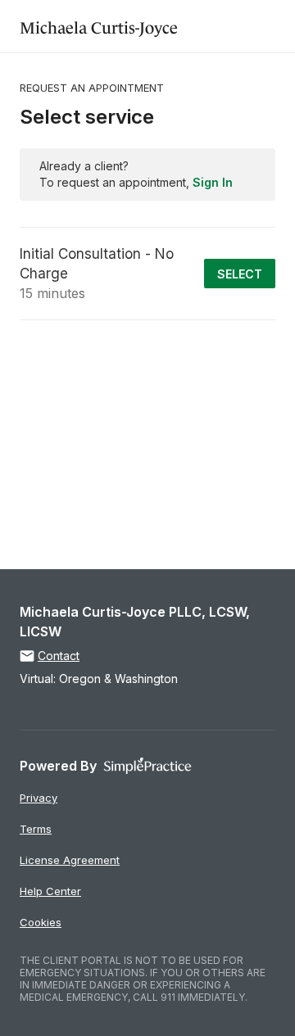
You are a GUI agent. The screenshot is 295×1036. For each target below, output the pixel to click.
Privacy (38, 797)
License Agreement (70, 859)
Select (239, 274)
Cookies (40, 922)
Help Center (50, 891)
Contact (58, 656)
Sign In (213, 182)
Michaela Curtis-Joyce (99, 26)
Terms (36, 828)
